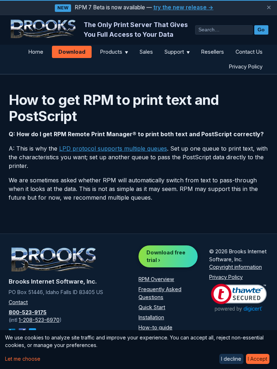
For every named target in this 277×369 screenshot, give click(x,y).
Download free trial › (165, 256)
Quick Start (151, 307)
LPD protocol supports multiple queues (113, 148)
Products (114, 52)
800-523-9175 (28, 312)
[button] (239, 297)
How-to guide (155, 327)
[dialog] (138, 349)
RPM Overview (156, 279)
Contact (18, 302)
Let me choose (22, 359)
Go (261, 29)
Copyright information (235, 267)
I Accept (257, 359)
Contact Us (249, 52)
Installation (151, 317)
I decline (231, 359)
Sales (146, 52)
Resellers (212, 52)
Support (177, 52)
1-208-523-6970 (39, 320)
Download (71, 52)
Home (35, 52)
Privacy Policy (246, 66)
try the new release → (183, 7)
